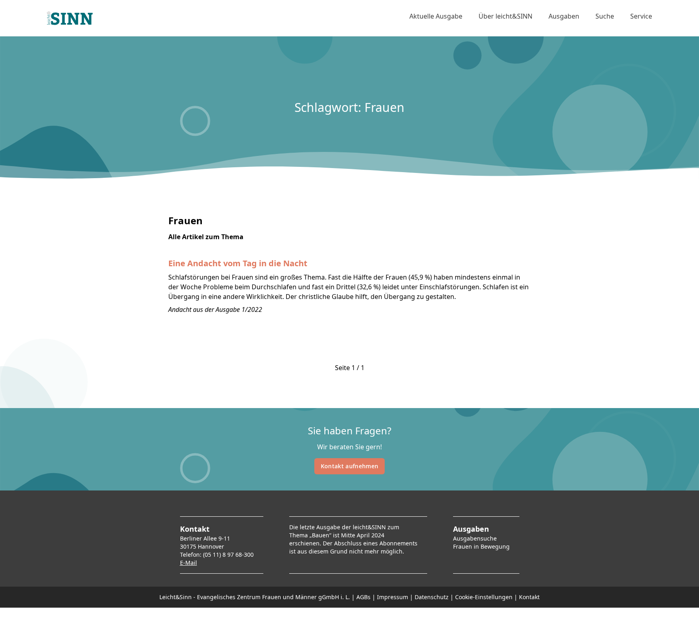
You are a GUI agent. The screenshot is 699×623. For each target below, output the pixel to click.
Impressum (392, 597)
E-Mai (187, 562)
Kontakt (529, 597)
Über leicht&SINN (505, 16)
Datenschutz (432, 597)
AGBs (363, 597)
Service (641, 16)
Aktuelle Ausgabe (435, 16)
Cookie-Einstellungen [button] (484, 597)
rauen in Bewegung (483, 546)
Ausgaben (564, 16)
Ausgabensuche (475, 538)
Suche (604, 16)
